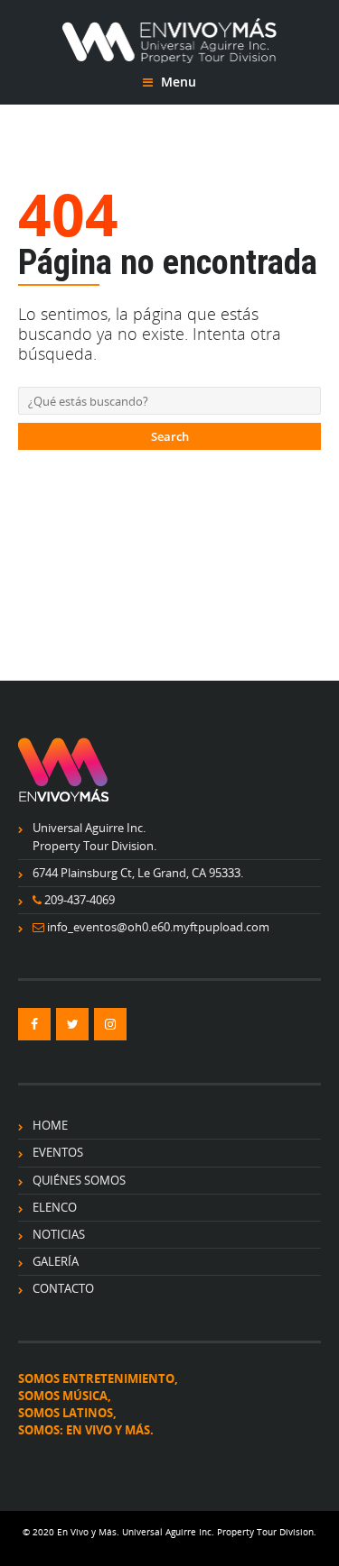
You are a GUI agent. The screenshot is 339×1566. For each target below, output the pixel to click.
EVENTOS (58, 1152)
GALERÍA (56, 1261)
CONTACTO (63, 1288)
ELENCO (55, 1207)
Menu (176, 81)
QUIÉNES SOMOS (79, 1180)
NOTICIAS (59, 1234)
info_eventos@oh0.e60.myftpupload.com (158, 927)
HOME (50, 1125)
